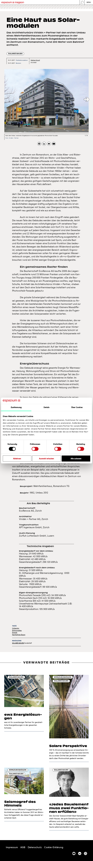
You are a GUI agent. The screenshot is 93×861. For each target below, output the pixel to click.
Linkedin (79, 853)
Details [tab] (47, 407)
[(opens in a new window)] (53, 143)
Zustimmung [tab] (16, 407)
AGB (22, 847)
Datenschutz (35, 847)
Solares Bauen (15, 54)
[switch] (35, 449)
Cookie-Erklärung (53, 847)
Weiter (86, 99)
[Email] (48, 143)
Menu (89, 2)
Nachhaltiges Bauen (18, 635)
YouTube (74, 853)
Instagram (85, 853)
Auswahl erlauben (46, 458)
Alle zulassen (76, 458)
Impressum (12, 847)
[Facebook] (39, 143)
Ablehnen (17, 458)
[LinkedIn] (44, 143)
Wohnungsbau (17, 630)
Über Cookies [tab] (77, 407)
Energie (14, 633)
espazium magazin (62, 677)
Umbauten (15, 628)
